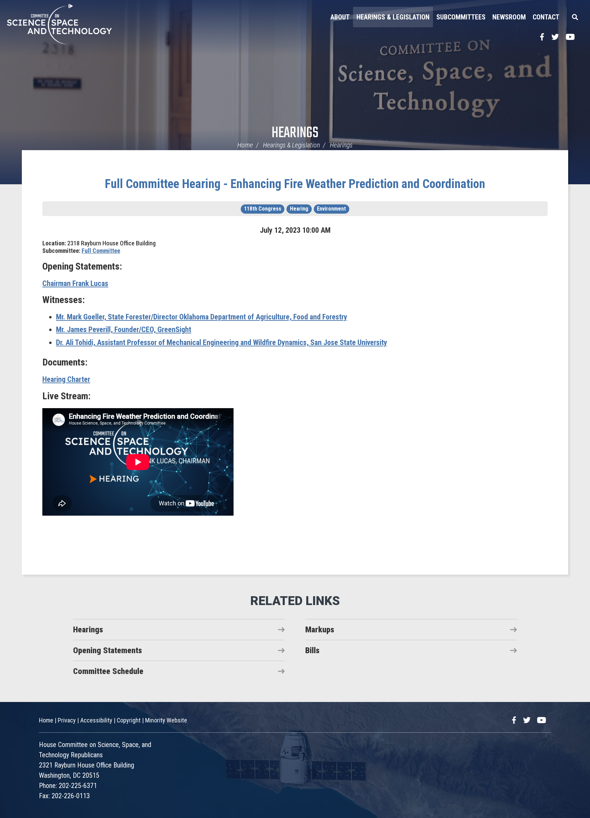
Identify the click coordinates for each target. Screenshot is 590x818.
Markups (319, 629)
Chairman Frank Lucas (75, 283)
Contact (546, 17)
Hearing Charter (66, 379)
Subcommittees (461, 17)
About (340, 17)
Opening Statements (107, 650)
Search (574, 17)
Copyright (129, 720)
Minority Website (166, 720)
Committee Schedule (108, 671)
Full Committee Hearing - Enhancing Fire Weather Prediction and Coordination (295, 184)
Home (245, 145)
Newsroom (509, 17)
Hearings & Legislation (393, 17)
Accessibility (96, 720)
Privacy (67, 720)
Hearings (295, 133)
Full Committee (101, 250)
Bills (312, 650)
